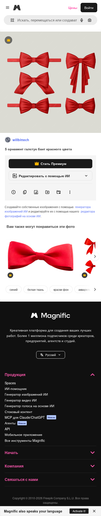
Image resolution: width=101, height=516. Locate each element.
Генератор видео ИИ (21, 400)
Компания (14, 466)
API (7, 428)
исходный (31, 40)
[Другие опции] (69, 192)
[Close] (94, 511)
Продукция (15, 374)
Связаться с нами (21, 479)
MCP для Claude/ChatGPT (30, 417)
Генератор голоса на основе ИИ (29, 405)
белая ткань (35, 289)
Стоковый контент (18, 411)
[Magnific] (50, 316)
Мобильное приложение (23, 434)
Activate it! (79, 511)
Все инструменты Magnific (25, 440)
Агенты (15, 423)
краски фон (61, 289)
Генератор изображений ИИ (26, 394)
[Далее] (95, 256)
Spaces (10, 383)
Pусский (50, 355)
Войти (88, 7)
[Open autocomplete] (10, 20)
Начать (11, 452)
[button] (50, 355)
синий (14, 289)
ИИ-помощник (16, 388)
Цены (72, 7)
